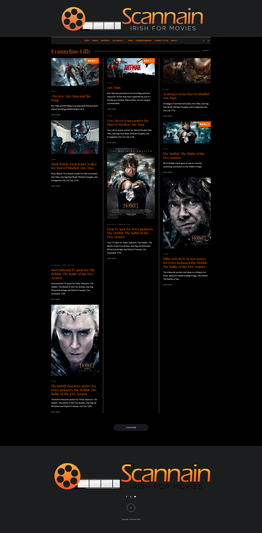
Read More (55, 115)
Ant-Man (114, 87)
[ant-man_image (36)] (187, 71)
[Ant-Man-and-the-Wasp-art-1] (75, 72)
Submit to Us (161, 40)
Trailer (53, 159)
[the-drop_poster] (75, 225)
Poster (53, 381)
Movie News (55, 265)
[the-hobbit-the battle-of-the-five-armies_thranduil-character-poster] (75, 340)
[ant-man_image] (75, 137)
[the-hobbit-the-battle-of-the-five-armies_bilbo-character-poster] (187, 213)
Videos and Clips (68, 265)
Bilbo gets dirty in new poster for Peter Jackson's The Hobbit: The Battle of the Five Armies (185, 262)
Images (166, 89)
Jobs (130, 40)
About (174, 40)
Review (54, 91)
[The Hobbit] (187, 132)
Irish (86, 40)
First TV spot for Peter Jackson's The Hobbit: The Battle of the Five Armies (130, 233)
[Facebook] (204, 40)
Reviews (105, 40)
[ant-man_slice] (131, 67)
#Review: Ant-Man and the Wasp (71, 98)
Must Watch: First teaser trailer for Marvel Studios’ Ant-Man (74, 166)
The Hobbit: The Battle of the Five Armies (184, 156)
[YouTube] (135, 496)
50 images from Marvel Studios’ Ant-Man (186, 96)
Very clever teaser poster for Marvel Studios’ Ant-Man (127, 123)
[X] (208, 40)
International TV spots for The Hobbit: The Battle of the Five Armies (73, 274)
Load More (131, 427)
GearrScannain (143, 40)
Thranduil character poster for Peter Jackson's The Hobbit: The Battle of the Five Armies (74, 390)
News (95, 40)
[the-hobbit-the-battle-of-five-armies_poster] (131, 183)
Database (117, 40)
